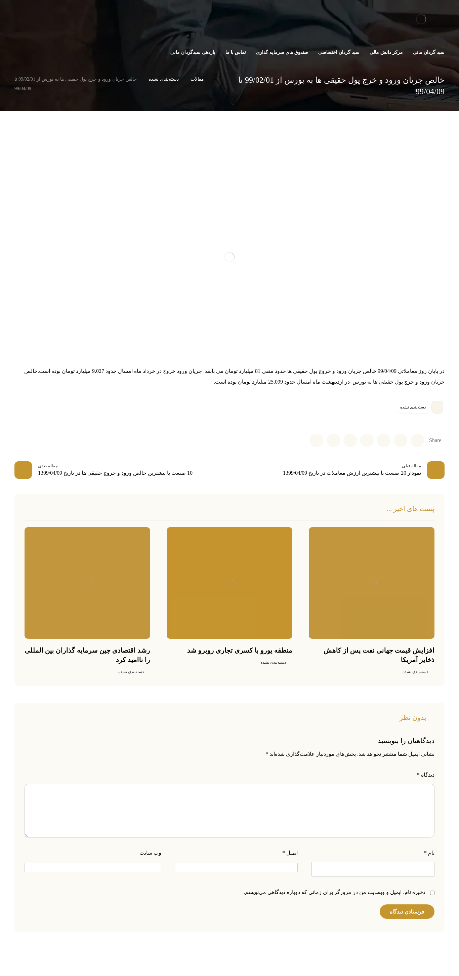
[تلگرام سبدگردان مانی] (27, 20)
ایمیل (290, 853)
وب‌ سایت (150, 853)
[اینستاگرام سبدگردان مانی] (38, 20)
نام (429, 853)
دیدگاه (425, 775)
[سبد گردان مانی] (421, 19)
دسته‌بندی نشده (413, 407)
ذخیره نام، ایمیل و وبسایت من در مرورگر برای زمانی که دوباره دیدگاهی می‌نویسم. (334, 892)
